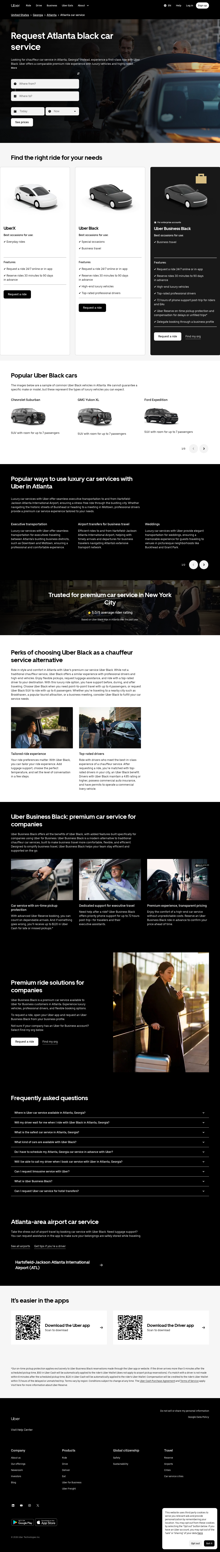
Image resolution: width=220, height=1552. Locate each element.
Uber (15, 5)
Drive (39, 5)
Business (52, 5)
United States (20, 15)
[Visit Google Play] (23, 1522)
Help (178, 5)
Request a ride (17, 294)
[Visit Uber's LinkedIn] (13, 1505)
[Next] (203, 448)
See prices (22, 122)
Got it (209, 1543)
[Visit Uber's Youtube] (21, 1505)
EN (169, 5)
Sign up (202, 5)
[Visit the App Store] (46, 1523)
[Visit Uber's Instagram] (29, 1505)
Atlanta (52, 15)
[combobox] (19, 84)
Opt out (195, 1543)
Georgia (38, 15)
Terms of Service (189, 1381)
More (14, 67)
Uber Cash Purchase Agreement (157, 1381)
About (81, 5)
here (200, 1533)
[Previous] (193, 448)
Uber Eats (67, 5)
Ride (28, 5)
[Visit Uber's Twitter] (38, 1505)
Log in (189, 5)
